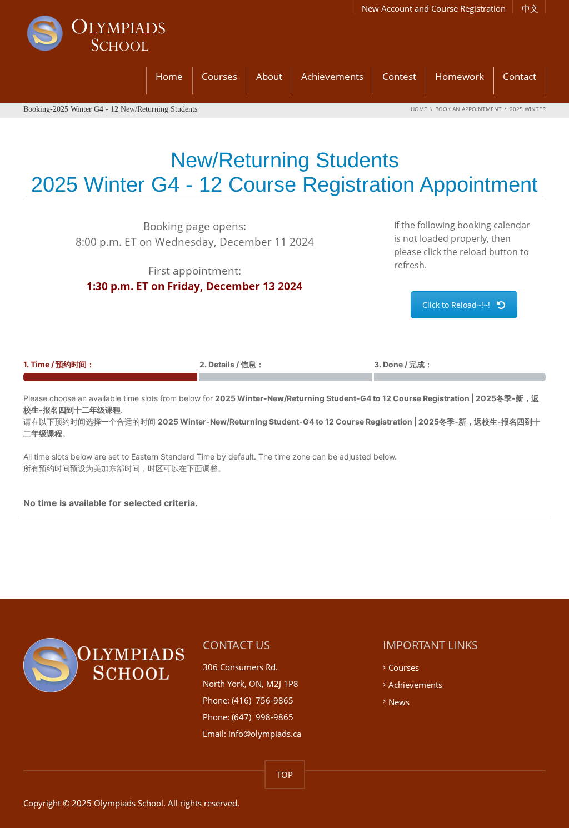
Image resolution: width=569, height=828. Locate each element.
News (399, 701)
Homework (459, 76)
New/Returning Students (285, 160)
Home (169, 76)
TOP (285, 774)
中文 (530, 8)
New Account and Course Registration (434, 8)
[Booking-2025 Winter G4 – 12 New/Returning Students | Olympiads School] (125, 35)
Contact (519, 76)
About (269, 76)
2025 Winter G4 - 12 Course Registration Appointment (284, 184)
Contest (399, 76)
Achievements (332, 76)
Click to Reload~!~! (456, 305)
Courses (219, 76)
